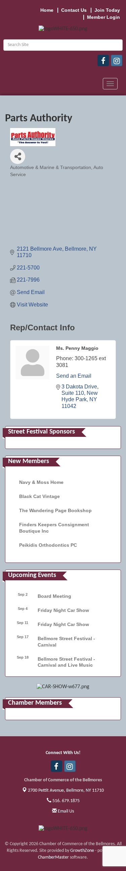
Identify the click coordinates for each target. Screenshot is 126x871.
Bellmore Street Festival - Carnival (66, 641)
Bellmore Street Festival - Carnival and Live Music (66, 662)
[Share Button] (17, 156)
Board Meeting (54, 596)
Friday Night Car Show (63, 610)
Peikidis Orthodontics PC (48, 545)
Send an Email (73, 376)
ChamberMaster (53, 857)
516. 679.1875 (65, 800)
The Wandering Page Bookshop (55, 510)
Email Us (65, 811)
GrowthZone (82, 850)
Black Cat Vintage (39, 496)
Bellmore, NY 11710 (66, 790)
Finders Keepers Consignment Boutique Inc (54, 527)
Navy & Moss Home (41, 482)
